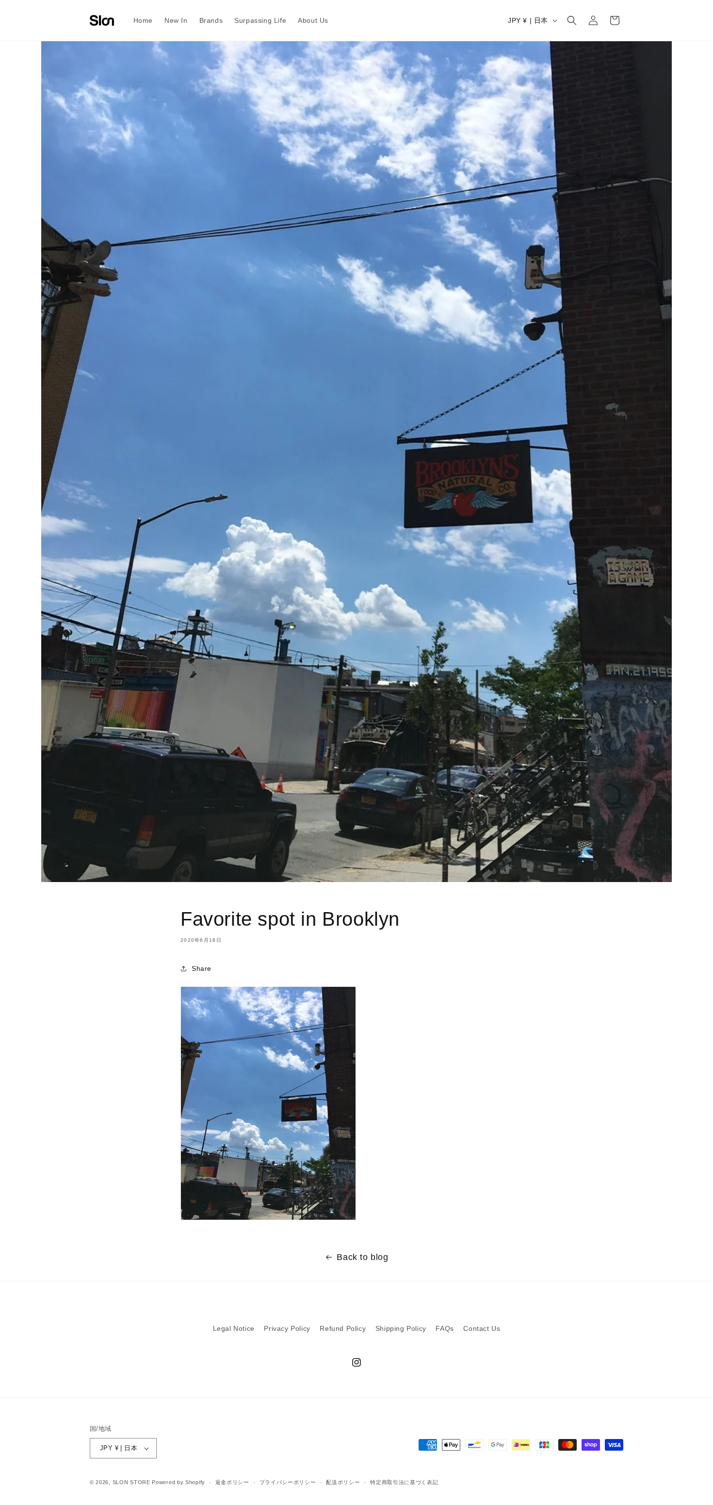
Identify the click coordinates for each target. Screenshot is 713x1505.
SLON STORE (131, 1482)
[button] (572, 20)
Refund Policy (343, 1328)
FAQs (445, 1328)
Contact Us (481, 1328)
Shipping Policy (400, 1328)
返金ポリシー (232, 1482)
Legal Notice (234, 1328)
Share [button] (201, 968)
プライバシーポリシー (287, 1482)
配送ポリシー (343, 1482)
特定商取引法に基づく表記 (404, 1482)
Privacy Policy (287, 1328)
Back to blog (362, 1257)
